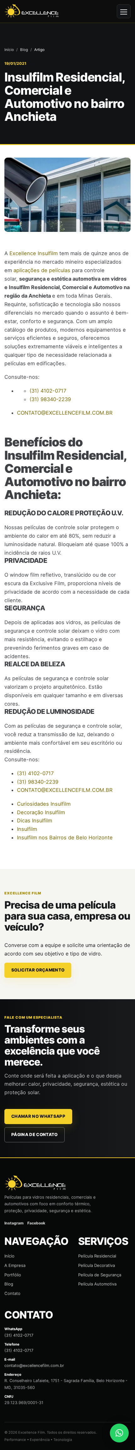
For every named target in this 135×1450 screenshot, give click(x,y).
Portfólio (12, 1274)
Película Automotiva (97, 1283)
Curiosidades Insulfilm (44, 804)
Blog (24, 50)
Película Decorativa (96, 1265)
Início (9, 50)
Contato (12, 1293)
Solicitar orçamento (37, 969)
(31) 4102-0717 (18, 1335)
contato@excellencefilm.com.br (34, 1365)
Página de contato (34, 1134)
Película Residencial (97, 1255)
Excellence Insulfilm (33, 253)
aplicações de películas (42, 270)
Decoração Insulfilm (41, 812)
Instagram (14, 1223)
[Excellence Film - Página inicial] (31, 11)
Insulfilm (27, 829)
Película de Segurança (99, 1274)
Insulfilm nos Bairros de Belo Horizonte (65, 837)
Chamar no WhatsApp (38, 1116)
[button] (119, 1433)
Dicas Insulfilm (34, 820)
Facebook (36, 1223)
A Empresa (14, 1265)
